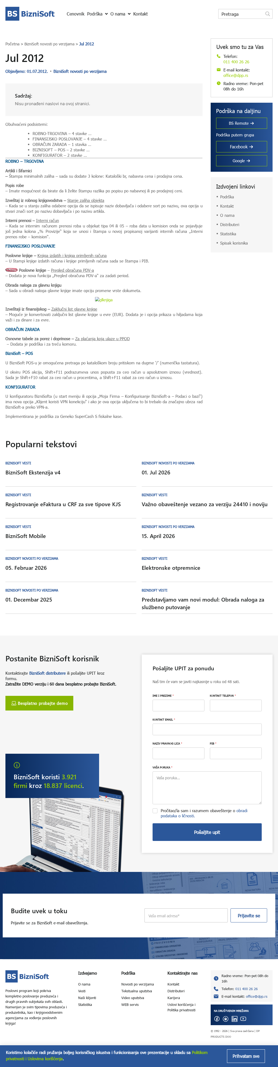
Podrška (227, 196)
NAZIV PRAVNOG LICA (167, 743)
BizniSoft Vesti (18, 463)
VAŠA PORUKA (162, 767)
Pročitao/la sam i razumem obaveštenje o (204, 813)
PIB (213, 743)
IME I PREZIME (163, 695)
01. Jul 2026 (156, 472)
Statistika (228, 233)
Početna (12, 43)
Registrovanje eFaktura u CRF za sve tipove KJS (63, 504)
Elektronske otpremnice (171, 567)
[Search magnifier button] (267, 13)
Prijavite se (249, 915)
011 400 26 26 (236, 61)
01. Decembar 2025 (28, 599)
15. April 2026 (158, 535)
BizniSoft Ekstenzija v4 (33, 472)
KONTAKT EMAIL (164, 719)
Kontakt (227, 206)
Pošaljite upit (207, 832)
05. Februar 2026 (26, 567)
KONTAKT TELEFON (223, 695)
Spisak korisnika (234, 242)
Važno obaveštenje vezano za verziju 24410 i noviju (205, 504)
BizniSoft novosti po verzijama (49, 44)
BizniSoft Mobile (25, 535)
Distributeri (229, 224)
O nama (227, 215)
